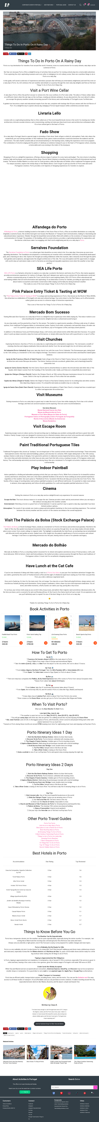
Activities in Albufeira (84, 1106)
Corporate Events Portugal (31, 5)
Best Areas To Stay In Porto (35, 1061)
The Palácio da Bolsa (10, 527)
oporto (17, 1033)
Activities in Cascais (84, 1103)
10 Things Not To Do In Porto (49, 843)
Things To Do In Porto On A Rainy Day (52, 1033)
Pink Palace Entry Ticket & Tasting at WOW (21, 296)
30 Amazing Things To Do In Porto (49, 832)
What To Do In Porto (11, 13)
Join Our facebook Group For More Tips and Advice (49, 1024)
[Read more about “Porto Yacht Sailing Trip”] (45, 643)
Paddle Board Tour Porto (9, 634)
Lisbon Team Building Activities (61, 1104)
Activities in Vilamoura (85, 1112)
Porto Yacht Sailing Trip (34, 634)
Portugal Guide (61, 5)
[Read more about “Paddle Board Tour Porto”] (21, 643)
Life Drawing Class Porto (59, 634)
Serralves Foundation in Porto (19, 252)
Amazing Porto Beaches (49, 838)
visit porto (75, 1033)
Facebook (30, 1103)
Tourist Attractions (66, 1033)
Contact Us (72, 5)
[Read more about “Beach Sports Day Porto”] (95, 643)
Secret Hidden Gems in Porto (50, 847)
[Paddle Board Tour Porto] (12, 616)
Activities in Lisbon (84, 1108)
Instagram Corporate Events (34, 1108)
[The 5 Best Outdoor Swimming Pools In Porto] (85, 1046)
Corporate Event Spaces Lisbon (61, 1101)
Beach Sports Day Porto (83, 634)
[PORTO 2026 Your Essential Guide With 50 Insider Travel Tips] (61, 1046)
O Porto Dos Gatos (53, 573)
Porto (82, 240)
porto (21, 1033)
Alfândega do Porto (11, 232)
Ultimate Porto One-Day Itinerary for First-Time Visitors (13, 1062)
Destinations (48, 5)
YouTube (30, 1110)
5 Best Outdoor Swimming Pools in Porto (49, 834)
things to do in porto (37, 1033)
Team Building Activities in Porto (61, 1108)
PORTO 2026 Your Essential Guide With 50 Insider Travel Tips (60, 1062)
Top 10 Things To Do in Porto (49, 845)
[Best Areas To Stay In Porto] (38, 1046)
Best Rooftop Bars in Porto (49, 830)
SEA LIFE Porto (9, 273)
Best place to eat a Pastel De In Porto (49, 828)
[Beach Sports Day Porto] (86, 616)
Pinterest (30, 1112)
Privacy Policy (6, 1106)
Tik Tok (30, 1114)
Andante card (83, 977)
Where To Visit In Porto (9, 1035)
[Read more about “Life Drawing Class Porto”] (70, 643)
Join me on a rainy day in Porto (49, 825)
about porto (11, 1033)
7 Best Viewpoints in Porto (49, 841)
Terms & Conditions (7, 1103)
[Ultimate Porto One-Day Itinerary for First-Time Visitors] (14, 1046)
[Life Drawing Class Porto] (62, 616)
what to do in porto (84, 1033)
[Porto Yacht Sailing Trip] (37, 616)
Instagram (30, 1106)
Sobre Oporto (28, 1033)
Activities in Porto (84, 1110)
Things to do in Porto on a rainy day (49, 836)
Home (5, 13)
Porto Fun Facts (49, 823)
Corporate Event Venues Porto (61, 1106)
